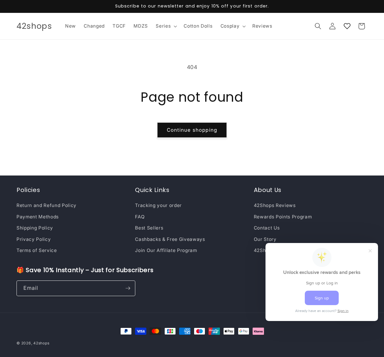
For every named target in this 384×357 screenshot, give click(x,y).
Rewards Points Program (283, 217)
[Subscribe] (128, 288)
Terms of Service (36, 250)
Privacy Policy (33, 239)
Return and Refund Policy (46, 205)
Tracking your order (158, 205)
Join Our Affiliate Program (166, 250)
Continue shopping (192, 130)
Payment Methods (37, 217)
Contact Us (267, 228)
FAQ (140, 217)
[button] (166, 26)
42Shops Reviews (275, 205)
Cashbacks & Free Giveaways (170, 239)
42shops (41, 343)
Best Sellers (149, 228)
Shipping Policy (34, 228)
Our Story (265, 239)
